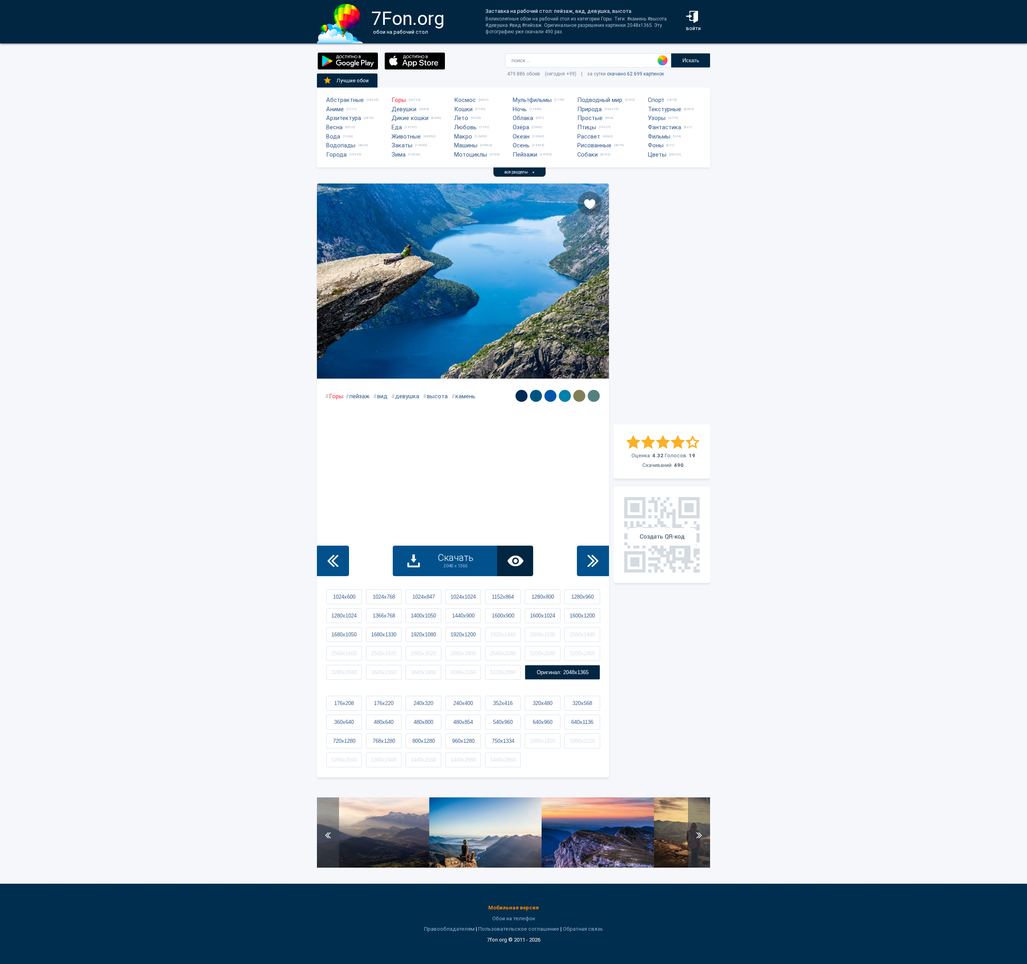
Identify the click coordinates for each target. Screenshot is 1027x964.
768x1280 (384, 741)
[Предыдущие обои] (333, 561)
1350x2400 (383, 760)
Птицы (586, 127)
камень (465, 396)
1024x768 (384, 597)
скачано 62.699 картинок (635, 74)
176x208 (344, 703)
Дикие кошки (410, 118)
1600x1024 (542, 616)
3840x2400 (423, 672)
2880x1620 (423, 653)
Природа (589, 109)
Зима (399, 154)
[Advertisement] (662, 303)
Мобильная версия (513, 907)
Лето (461, 118)
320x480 (542, 703)
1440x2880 (463, 760)
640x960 (542, 722)
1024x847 (423, 597)
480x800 (423, 722)
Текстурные (664, 109)
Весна (334, 127)
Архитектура (343, 118)
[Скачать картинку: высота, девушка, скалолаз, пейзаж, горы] (485, 866)
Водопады (340, 145)
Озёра (521, 127)
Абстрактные (345, 100)
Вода (333, 136)
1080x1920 (542, 741)
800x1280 (423, 741)
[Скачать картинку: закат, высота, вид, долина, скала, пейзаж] (598, 866)
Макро (463, 136)
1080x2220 (582, 741)
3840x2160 (383, 672)
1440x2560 (423, 760)
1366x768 (384, 616)
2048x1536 (542, 635)
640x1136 (582, 722)
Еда (397, 127)
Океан (521, 136)
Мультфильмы (532, 100)
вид (382, 396)
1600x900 (503, 616)
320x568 (582, 703)
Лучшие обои (353, 80)
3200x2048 (542, 653)
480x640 (384, 722)
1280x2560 (344, 760)
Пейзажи (525, 154)
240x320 (423, 703)
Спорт (656, 100)
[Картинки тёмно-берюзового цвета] (594, 396)
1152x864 (503, 597)
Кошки (463, 109)
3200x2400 (582, 653)
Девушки (404, 109)
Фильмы (659, 136)
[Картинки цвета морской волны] (536, 396)
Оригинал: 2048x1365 (563, 672)
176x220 (384, 703)
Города (336, 154)
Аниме (335, 109)
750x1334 (503, 741)
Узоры (657, 118)
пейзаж (359, 396)
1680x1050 (344, 635)
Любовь (465, 127)
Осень (521, 145)
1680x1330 (383, 635)
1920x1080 (423, 635)
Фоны (656, 145)
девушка (407, 396)
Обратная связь (583, 928)
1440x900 (463, 616)
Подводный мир (599, 100)
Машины (465, 145)
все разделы (519, 172)
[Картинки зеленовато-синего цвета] (565, 396)
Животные (406, 136)
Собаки (587, 154)
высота (437, 396)
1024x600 (344, 597)
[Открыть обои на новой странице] (515, 561)
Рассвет (588, 136)
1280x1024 (344, 616)
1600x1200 (582, 616)
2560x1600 (344, 653)
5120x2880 (503, 672)
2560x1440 (582, 635)
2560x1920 (383, 653)
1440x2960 (503, 760)
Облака (523, 118)
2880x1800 (463, 653)
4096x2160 (463, 672)
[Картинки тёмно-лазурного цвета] (522, 396)
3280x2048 (344, 672)
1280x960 (582, 597)
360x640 (344, 722)
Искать (690, 60)
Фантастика (664, 127)
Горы (399, 100)
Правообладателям (449, 928)
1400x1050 (423, 616)
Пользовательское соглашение (518, 928)
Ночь (520, 109)
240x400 (463, 703)
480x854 (463, 722)
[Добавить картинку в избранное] (590, 204)
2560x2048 (503, 653)
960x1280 (463, 741)
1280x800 (543, 597)
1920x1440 (503, 635)
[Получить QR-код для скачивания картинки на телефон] (662, 535)
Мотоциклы (470, 154)
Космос (465, 100)
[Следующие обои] (593, 561)
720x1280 (344, 741)
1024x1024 (463, 597)
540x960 (503, 722)
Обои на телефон (513, 918)
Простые (590, 118)
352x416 (503, 703)
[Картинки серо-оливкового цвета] (579, 396)
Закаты (402, 145)
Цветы (657, 154)
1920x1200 (463, 635)
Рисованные (594, 145)
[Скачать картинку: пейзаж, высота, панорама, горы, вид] (373, 866)
